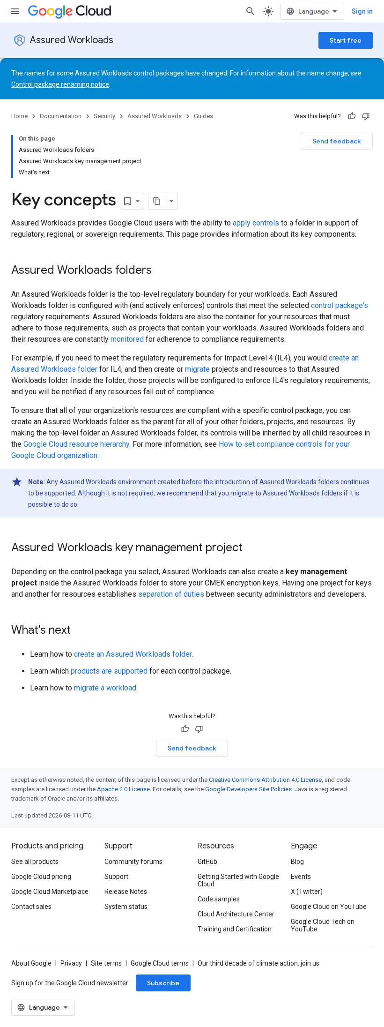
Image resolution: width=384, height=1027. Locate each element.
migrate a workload (105, 687)
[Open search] (250, 11)
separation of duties (171, 594)
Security (104, 116)
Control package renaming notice (60, 84)
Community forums (133, 861)
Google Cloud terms (160, 963)
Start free (346, 40)
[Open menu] (15, 11)
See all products (35, 861)
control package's (339, 305)
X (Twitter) (307, 891)
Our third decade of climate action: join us (258, 963)
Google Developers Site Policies (248, 789)
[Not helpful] (366, 116)
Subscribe (163, 983)
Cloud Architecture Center (236, 914)
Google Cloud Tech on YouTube (322, 925)
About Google (31, 963)
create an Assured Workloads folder (133, 654)
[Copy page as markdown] (156, 201)
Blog (297, 861)
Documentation (60, 116)
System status (126, 906)
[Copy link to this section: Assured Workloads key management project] (252, 548)
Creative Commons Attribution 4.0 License (265, 779)
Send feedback (336, 141)
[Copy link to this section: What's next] (80, 631)
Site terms (106, 963)
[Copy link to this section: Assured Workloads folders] (161, 271)
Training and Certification (235, 929)
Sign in (362, 11)
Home (19, 116)
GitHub (207, 861)
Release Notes (125, 891)
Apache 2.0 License (123, 789)
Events (301, 876)
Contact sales (31, 906)
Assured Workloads (71, 40)
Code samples (219, 899)
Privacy (71, 963)
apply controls (256, 222)
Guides (203, 116)
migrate (197, 369)
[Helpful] (352, 116)
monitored (127, 339)
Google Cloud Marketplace (50, 891)
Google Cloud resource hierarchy (76, 444)
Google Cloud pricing (41, 876)
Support (116, 876)
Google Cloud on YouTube (329, 906)
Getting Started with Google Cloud (238, 880)
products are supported (109, 671)
